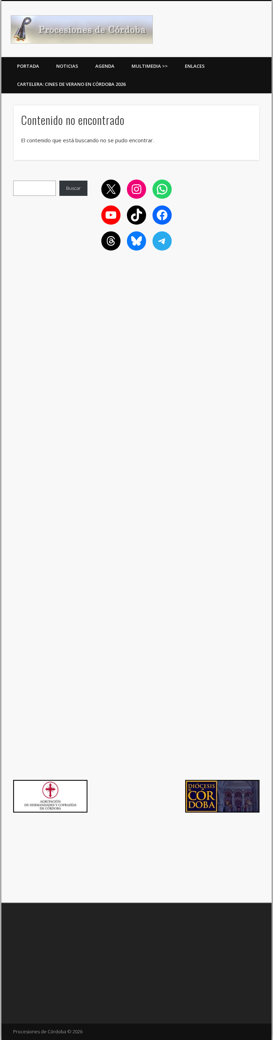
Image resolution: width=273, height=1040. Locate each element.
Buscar (73, 188)
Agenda (104, 66)
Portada (28, 66)
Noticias (67, 66)
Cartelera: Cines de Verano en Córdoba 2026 (71, 84)
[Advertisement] (222, 215)
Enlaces (195, 66)
